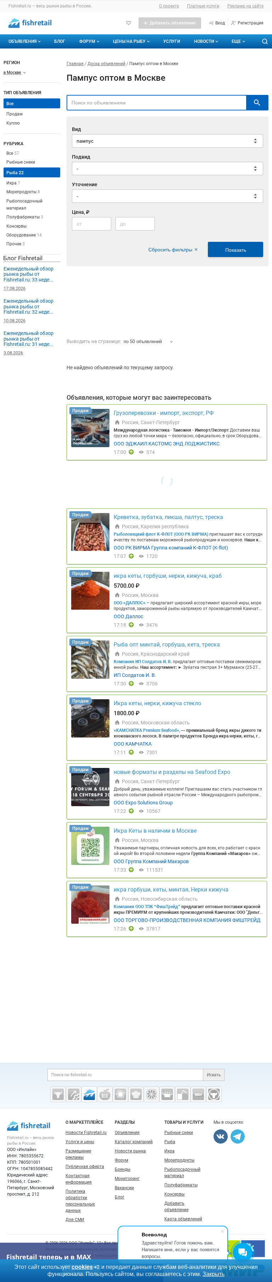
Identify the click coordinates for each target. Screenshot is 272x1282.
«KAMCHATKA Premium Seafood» (146, 730)
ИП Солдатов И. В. (135, 675)
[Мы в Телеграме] (238, 1136)
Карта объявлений (183, 1219)
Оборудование (24, 235)
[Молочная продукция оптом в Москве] (167, 1094)
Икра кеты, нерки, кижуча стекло (157, 703)
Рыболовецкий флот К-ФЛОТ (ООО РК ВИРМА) (161, 534)
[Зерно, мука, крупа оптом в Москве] (120, 1094)
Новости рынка (130, 1151)
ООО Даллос (128, 616)
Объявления (22, 41)
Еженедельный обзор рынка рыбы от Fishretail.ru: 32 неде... (28, 306)
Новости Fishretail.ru (86, 1132)
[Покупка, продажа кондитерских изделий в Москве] (136, 1094)
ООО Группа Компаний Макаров (151, 861)
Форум (87, 41)
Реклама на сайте (245, 6)
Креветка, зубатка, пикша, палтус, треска (168, 517)
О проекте (169, 6)
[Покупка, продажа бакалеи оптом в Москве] (198, 1094)
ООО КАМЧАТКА (133, 744)
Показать (235, 250)
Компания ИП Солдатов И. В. (143, 661)
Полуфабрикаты (24, 217)
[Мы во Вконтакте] (221, 1136)
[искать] (257, 103)
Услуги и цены (80, 1141)
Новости (204, 41)
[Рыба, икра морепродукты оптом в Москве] (89, 1094)
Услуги (171, 41)
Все (12, 153)
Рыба (15, 172)
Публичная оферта (85, 1166)
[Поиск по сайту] (265, 41)
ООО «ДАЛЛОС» (130, 602)
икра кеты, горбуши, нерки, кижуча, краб (168, 575)
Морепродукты (23, 191)
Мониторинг (127, 1178)
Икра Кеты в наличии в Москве (155, 830)
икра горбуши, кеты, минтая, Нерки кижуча (171, 889)
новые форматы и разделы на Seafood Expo (172, 772)
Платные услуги (203, 6)
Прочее (15, 243)
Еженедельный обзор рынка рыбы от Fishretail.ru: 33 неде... (28, 274)
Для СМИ (75, 1219)
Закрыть (214, 1274)
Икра (13, 183)
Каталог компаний (134, 1141)
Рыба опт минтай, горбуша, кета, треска (167, 644)
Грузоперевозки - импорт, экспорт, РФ (164, 413)
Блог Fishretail (22, 258)
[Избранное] (128, 23)
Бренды (122, 1169)
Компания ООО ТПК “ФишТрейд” (147, 906)
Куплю (13, 123)
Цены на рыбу (129, 41)
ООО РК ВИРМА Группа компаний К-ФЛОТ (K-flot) (171, 548)
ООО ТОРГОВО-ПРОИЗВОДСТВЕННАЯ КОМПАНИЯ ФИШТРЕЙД (187, 920)
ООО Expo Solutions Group (143, 802)
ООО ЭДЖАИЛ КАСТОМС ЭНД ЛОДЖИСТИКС (167, 443)
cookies (82, 1267)
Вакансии (124, 1187)
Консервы (16, 226)
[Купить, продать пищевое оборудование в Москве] (73, 1094)
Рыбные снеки (20, 162)
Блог (59, 41)
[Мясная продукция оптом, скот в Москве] (58, 1094)
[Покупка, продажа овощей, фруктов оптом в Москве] (151, 1094)
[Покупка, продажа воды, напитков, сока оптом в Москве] (182, 1094)
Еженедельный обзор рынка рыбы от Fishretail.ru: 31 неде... (28, 338)
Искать (214, 1074)
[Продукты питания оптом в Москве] (104, 1094)
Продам (14, 114)
